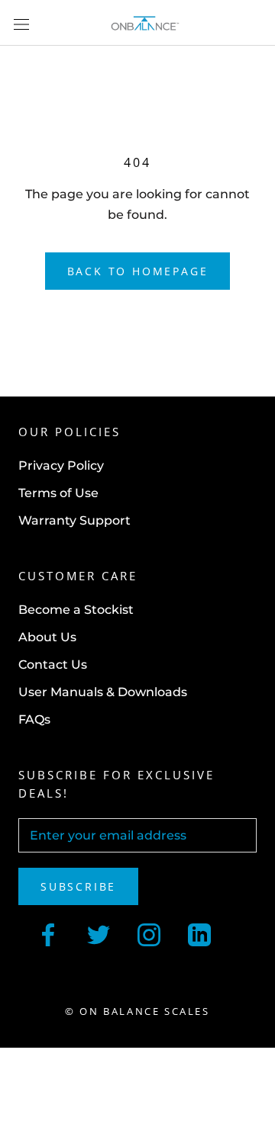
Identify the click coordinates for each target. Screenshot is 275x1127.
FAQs (34, 719)
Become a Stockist (76, 609)
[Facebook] (48, 933)
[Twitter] (98, 933)
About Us (47, 637)
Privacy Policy (61, 465)
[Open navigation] (21, 22)
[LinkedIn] (199, 933)
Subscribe (78, 886)
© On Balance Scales (137, 1011)
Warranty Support (74, 520)
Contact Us (52, 664)
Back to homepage (138, 271)
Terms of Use (58, 493)
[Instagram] (149, 933)
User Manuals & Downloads (102, 692)
